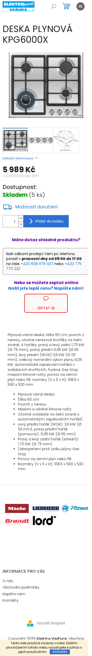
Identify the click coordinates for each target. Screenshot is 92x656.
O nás (8, 580)
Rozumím (60, 652)
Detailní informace (18, 158)
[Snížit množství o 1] (20, 224)
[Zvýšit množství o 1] (20, 218)
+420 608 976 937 (37, 263)
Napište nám (14, 594)
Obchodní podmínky (21, 587)
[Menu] (80, 6)
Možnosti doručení (36, 207)
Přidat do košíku (49, 221)
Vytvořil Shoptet (51, 623)
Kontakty (10, 600)
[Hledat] (54, 6)
